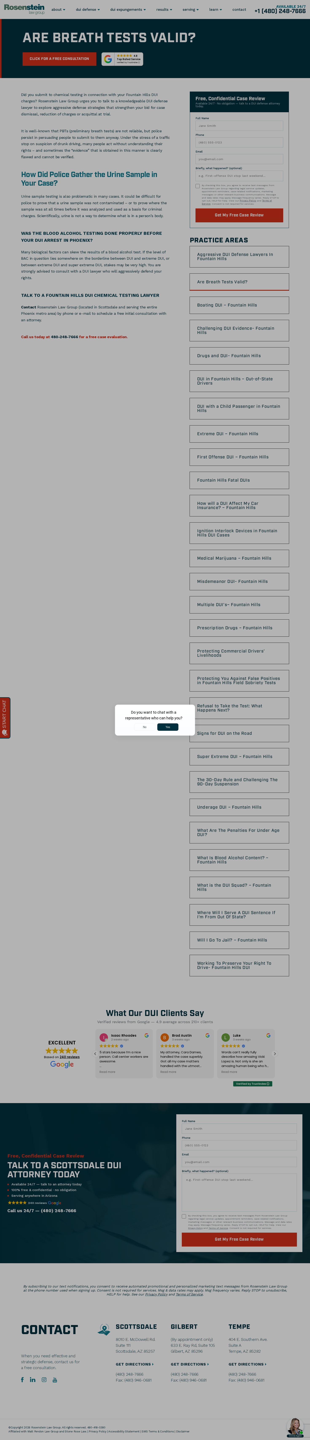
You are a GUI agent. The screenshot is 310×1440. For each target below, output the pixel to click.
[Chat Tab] (155, 720)
